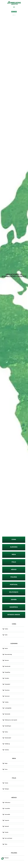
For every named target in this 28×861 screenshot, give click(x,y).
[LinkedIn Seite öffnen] (16, 11)
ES (13, 15)
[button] (14, 7)
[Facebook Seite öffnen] (12, 11)
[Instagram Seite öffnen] (14, 11)
